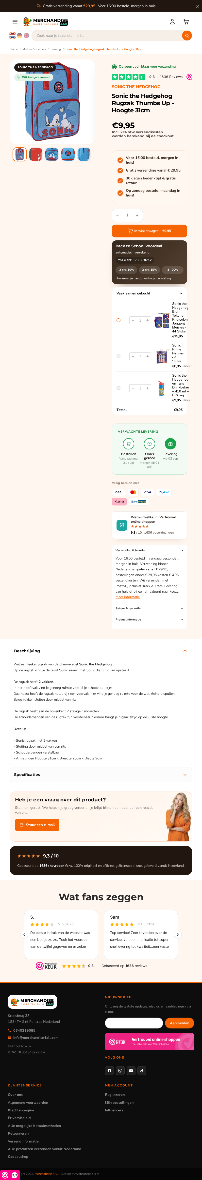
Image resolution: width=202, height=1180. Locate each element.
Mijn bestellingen (119, 1102)
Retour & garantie (128, 608)
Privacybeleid (19, 1117)
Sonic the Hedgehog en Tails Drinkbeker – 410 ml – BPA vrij (180, 385)
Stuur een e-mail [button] (40, 824)
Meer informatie (128, 597)
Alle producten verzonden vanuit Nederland (44, 1148)
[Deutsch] (19, 35)
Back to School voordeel (139, 246)
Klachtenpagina (21, 1110)
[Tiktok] (141, 1070)
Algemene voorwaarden (28, 1102)
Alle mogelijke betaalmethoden (34, 1125)
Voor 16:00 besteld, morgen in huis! (152, 160)
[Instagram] (120, 1070)
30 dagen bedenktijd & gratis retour (151, 181)
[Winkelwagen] (186, 22)
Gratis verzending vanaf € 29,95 (153, 170)
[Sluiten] (197, 6)
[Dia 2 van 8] (36, 154)
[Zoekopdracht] (187, 35)
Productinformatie (128, 619)
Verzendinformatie (23, 1141)
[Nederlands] (12, 35)
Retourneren (18, 1133)
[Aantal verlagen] (133, 320)
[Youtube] (131, 1070)
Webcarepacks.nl (87, 1174)
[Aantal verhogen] (147, 320)
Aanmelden (179, 1023)
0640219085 (24, 1030)
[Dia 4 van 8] (68, 154)
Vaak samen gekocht (133, 293)
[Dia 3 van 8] (52, 154)
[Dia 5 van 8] (84, 154)
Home (14, 49)
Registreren (115, 1094)
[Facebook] (109, 1070)
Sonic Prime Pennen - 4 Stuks (178, 353)
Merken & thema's (34, 49)
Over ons (15, 1094)
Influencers (114, 1110)
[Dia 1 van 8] (20, 154)
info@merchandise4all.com (36, 1037)
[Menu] (15, 22)
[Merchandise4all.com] (93, 21)
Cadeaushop (18, 1156)
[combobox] (112, 35)
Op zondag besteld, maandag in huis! (153, 193)
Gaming (55, 49)
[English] (26, 35)
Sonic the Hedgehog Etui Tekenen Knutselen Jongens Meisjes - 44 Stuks (180, 317)
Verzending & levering (131, 550)
